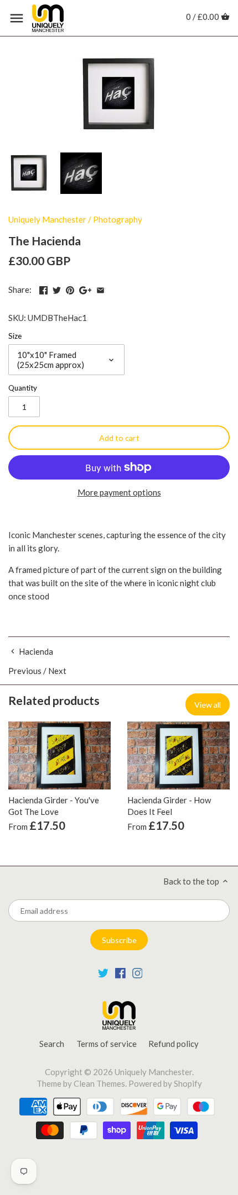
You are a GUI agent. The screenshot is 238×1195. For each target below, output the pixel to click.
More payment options (119, 492)
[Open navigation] (16, 18)
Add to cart (119, 438)
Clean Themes (99, 1083)
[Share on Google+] (85, 288)
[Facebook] (120, 972)
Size (15, 335)
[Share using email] (100, 288)
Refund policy (173, 1044)
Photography (117, 219)
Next (57, 671)
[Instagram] (137, 972)
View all (207, 704)
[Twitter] (103, 972)
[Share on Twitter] (57, 288)
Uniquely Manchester (47, 219)
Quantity (22, 387)
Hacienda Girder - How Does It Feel (169, 806)
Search (51, 1044)
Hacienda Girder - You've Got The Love (53, 806)
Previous (25, 671)
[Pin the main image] (70, 288)
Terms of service (106, 1044)
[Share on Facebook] (43, 288)
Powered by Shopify (165, 1083)
